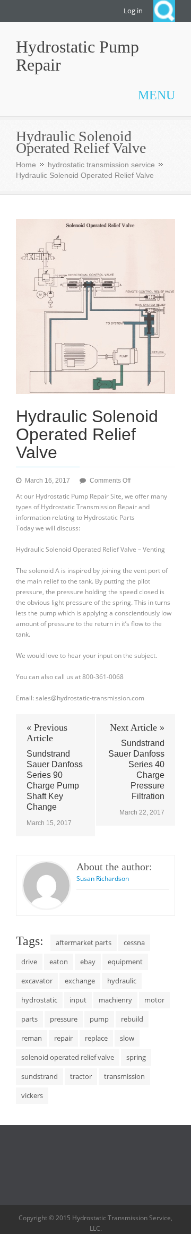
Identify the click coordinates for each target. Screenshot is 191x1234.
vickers (32, 1095)
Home (26, 164)
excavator (37, 981)
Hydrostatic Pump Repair (77, 56)
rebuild (132, 1019)
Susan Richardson (102, 878)
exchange (80, 981)
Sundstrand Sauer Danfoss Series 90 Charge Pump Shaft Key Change (55, 780)
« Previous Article (47, 732)
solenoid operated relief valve (67, 1057)
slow (127, 1038)
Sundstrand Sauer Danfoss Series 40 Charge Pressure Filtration (136, 770)
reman (31, 1038)
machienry (115, 1000)
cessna (134, 942)
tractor (81, 1076)
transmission (124, 1076)
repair (63, 1038)
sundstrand (39, 1076)
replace (96, 1038)
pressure (63, 1019)
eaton (58, 961)
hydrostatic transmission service (101, 164)
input (78, 1000)
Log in (133, 10)
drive (29, 961)
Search (164, 11)
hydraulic (121, 981)
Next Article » (137, 727)
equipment (125, 961)
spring (136, 1057)
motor (154, 1000)
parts (29, 1019)
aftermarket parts (83, 942)
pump (99, 1019)
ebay (88, 961)
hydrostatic (39, 1000)
